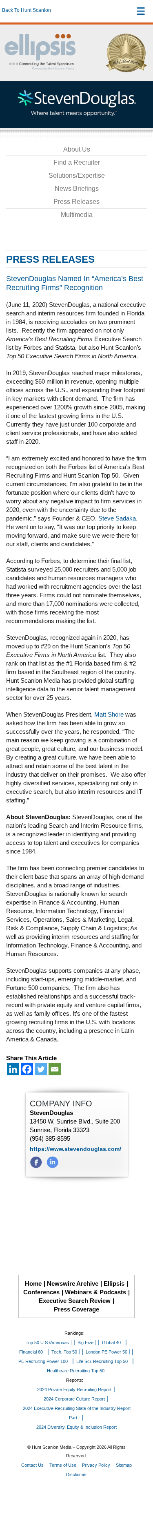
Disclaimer (76, 1474)
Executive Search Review (75, 1300)
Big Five (85, 1342)
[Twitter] (41, 1069)
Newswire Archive (72, 1283)
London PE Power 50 (106, 1351)
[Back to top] (139, 1491)
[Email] (55, 1069)
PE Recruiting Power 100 (43, 1361)
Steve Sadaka (117, 518)
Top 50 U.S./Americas (47, 1342)
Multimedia (77, 214)
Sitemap (124, 1465)
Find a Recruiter (76, 162)
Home (33, 1283)
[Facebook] (27, 1069)
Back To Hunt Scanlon (26, 10)
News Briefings (77, 188)
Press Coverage (76, 1309)
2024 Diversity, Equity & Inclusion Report (76, 1427)
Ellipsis (114, 1283)
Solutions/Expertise (77, 175)
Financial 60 (31, 1351)
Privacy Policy (96, 1465)
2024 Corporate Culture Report (74, 1398)
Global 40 (111, 1342)
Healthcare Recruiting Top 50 (75, 1370)
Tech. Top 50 (64, 1351)
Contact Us (32, 1465)
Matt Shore (109, 714)
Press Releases (76, 201)
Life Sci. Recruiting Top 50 (102, 1361)
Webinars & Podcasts (95, 1292)
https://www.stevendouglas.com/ (75, 1149)
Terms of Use (62, 1465)
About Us (76, 149)
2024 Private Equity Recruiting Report (74, 1389)
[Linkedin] (13, 1069)
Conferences (41, 1292)
